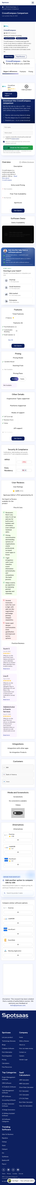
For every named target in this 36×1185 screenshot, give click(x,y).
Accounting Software (9, 1100)
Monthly (14, 379)
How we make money (26, 1048)
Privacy (9, 1173)
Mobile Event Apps (11, 7)
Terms (3, 1173)
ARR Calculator (24, 1080)
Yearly (22, 379)
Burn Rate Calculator (26, 1102)
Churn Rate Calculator (26, 1087)
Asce (7, 782)
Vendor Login (23, 1060)
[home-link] (3, 7)
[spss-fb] (18, 1169)
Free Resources (7, 1067)
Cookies (14, 1173)
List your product (7, 1037)
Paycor (4, 1164)
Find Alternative (7, 1052)
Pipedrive (5, 1138)
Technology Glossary (9, 1041)
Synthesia (5, 1157)
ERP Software (6, 1096)
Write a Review (24, 1041)
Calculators (5, 1063)
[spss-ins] (13, 1169)
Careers (21, 1056)
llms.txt (21, 1173)
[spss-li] (8, 1169)
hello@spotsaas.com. (18, 1005)
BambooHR (5, 1160)
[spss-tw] (3, 1169)
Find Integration (7, 1056)
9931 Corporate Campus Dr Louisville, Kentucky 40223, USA (11, 1177)
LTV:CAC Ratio (23, 1098)
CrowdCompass (10, 30)
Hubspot (4, 1149)
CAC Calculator (24, 1095)
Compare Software (8, 1048)
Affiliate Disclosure (28, 162)
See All (10, 340)
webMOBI (12, 847)
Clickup (4, 1142)
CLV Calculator (24, 1091)
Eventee (11, 834)
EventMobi (11, 940)
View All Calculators (25, 1106)
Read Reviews (20, 57)
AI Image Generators (8, 1110)
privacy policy (15, 138)
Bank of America (11, 775)
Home (21, 1037)
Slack (4, 1145)
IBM (7, 767)
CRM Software (6, 1083)
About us (22, 1045)
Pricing (4, 1060)
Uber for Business (7, 1134)
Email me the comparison (19, 148)
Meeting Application (14, 951)
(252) (9, 90)
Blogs (4, 1045)
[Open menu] (33, 2)
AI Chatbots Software (9, 1087)
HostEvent (12, 859)
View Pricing (9, 56)
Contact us (22, 1052)
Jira (3, 1153)
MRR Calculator (24, 1084)
